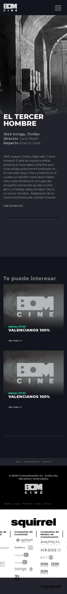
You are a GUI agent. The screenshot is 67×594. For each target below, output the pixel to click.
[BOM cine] (8, 17)
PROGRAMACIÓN (31, 462)
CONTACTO (46, 462)
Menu (58, 8)
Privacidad (27, 504)
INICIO (18, 462)
